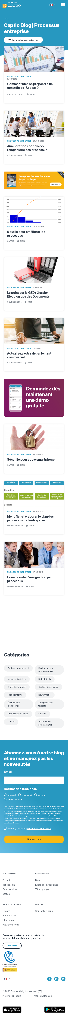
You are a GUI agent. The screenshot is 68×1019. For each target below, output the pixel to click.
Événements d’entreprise (14, 704)
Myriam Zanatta (15, 526)
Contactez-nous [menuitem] (44, 911)
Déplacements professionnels (45, 669)
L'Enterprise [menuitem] (9, 920)
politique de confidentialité (38, 828)
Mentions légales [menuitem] (43, 996)
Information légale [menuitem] (12, 996)
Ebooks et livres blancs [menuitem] (46, 885)
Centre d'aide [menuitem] (10, 889)
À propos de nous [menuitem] (12, 904)
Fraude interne (15, 695)
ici (18, 823)
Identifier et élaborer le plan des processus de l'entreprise (30, 518)
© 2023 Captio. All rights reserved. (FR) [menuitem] (22, 991)
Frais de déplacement (18, 668)
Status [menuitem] (6, 894)
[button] (52, 5)
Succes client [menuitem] (10, 915)
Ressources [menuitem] (42, 873)
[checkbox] (34, 797)
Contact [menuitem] (40, 904)
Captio (10, 241)
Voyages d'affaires (17, 679)
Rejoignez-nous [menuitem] (11, 924)
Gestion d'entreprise (48, 687)
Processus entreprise (19, 76)
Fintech (42, 713)
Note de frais (44, 679)
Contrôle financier (17, 687)
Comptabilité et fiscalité (45, 704)
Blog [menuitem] (37, 880)
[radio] (10, 795)
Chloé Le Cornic (15, 95)
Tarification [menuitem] (9, 885)
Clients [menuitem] (6, 911)
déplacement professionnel (45, 723)
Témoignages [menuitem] (42, 889)
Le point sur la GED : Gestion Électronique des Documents (28, 294)
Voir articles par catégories (23, 39)
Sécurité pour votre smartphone (31, 459)
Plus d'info (12, 946)
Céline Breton (14, 155)
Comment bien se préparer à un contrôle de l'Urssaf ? (30, 86)
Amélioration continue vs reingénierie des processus (27, 148)
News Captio (44, 695)
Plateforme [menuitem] (9, 873)
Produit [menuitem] (6, 880)
